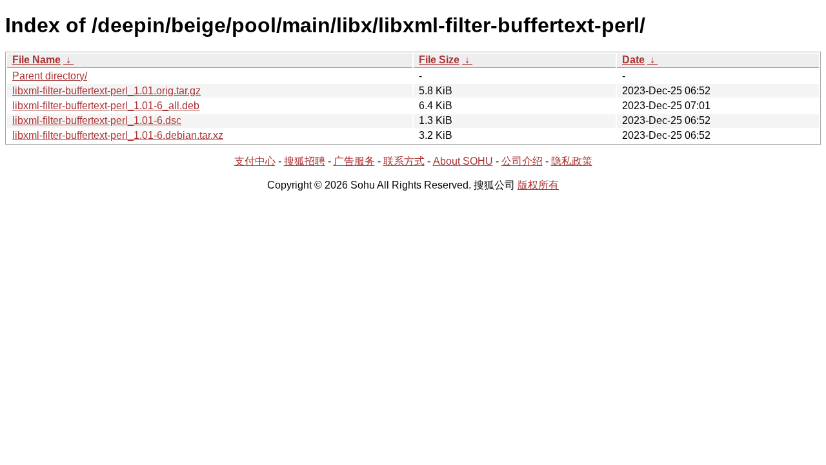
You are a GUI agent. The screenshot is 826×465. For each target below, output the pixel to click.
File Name (36, 59)
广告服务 (354, 161)
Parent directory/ (49, 75)
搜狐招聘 (304, 161)
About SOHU (463, 161)
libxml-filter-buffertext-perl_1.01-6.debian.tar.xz (117, 135)
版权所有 (538, 185)
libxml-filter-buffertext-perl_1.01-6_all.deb (105, 105)
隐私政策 (571, 161)
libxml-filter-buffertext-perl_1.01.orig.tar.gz (106, 90)
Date (633, 59)
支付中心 (255, 161)
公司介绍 (522, 161)
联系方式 (404, 161)
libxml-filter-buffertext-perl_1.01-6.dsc (96, 120)
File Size (439, 59)
